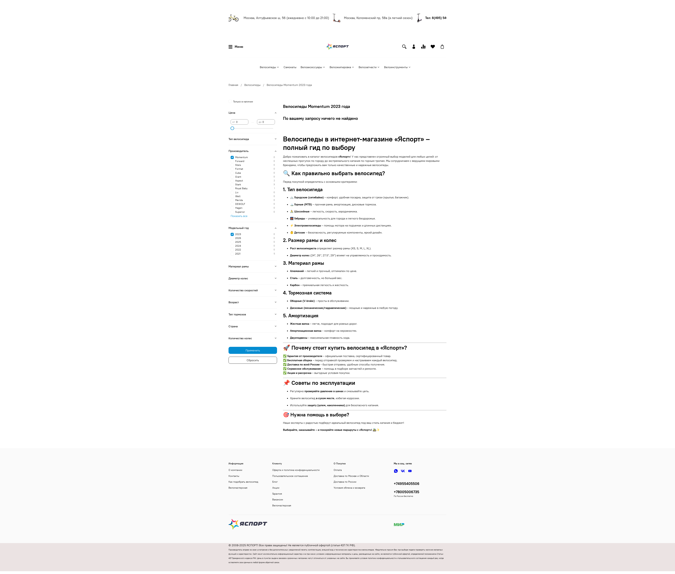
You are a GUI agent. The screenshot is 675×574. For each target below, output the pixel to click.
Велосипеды (268, 67)
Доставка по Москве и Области (351, 476)
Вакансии (277, 499)
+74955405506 (406, 483)
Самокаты (290, 67)
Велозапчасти (368, 67)
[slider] (232, 128)
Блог (275, 481)
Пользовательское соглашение (290, 476)
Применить (253, 350)
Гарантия (277, 493)
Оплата (338, 470)
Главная (233, 85)
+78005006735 (406, 491)
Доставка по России (345, 481)
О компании (235, 470)
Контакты (234, 476)
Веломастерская (238, 487)
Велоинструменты (396, 67)
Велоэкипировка (340, 67)
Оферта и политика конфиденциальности (296, 470)
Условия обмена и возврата (349, 487)
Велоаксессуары (311, 67)
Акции (275, 487)
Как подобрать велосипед (243, 481)
